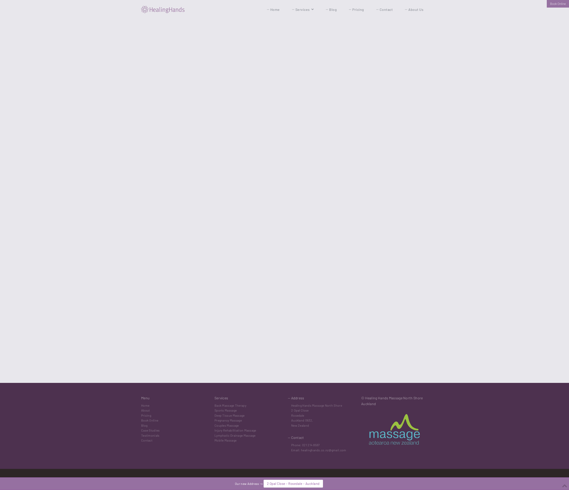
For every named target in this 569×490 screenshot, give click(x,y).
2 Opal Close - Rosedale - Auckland (293, 484)
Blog (333, 9)
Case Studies (150, 430)
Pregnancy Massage (228, 420)
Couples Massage (226, 425)
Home (275, 9)
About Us (415, 9)
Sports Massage (225, 410)
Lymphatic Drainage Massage (235, 435)
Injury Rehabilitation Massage (235, 430)
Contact (386, 9)
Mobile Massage (225, 440)
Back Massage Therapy (230, 405)
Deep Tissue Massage (229, 415)
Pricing (358, 9)
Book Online (149, 420)
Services (302, 9)
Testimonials (150, 435)
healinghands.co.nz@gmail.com (323, 450)
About (145, 410)
